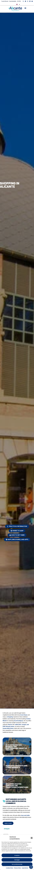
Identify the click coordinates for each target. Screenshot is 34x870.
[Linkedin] (30, 1)
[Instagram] (28, 1)
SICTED (19, 1)
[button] (31, 838)
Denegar (17, 860)
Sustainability (12, 1)
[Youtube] (32, 1)
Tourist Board (4, 1)
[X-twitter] (23, 1)
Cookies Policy (9, 868)
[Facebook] (25, 1)
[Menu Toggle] (25, 8)
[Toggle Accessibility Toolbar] (31, 867)
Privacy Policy (17, 868)
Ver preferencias (17, 864)
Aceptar (17, 855)
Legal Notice (25, 868)
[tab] (17, 828)
